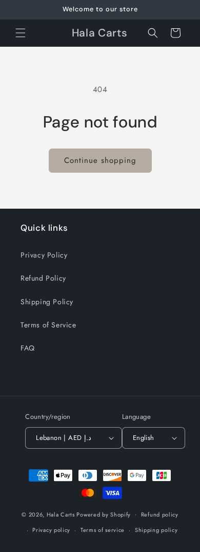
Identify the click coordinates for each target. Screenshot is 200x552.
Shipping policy (156, 530)
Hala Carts (61, 514)
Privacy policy (51, 530)
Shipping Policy (47, 302)
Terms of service (103, 530)
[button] (20, 33)
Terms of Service (48, 325)
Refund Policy (43, 278)
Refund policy (159, 514)
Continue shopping (100, 160)
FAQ (28, 348)
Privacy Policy (44, 255)
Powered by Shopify (103, 514)
